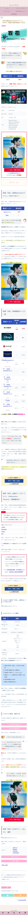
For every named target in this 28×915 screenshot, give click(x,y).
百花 (9, 887)
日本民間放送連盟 (11, 569)
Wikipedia (15, 849)
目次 (13, 182)
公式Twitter (15, 851)
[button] (25, 471)
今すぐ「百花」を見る (14, 480)
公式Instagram (16, 852)
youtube (3, 527)
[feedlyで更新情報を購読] (7, 895)
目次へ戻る (5, 865)
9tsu (2, 533)
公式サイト (15, 847)
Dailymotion (4, 529)
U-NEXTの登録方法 (14, 724)
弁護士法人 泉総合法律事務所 (16, 571)
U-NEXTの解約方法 (14, 728)
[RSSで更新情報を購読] (20, 895)
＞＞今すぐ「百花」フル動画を (13, 414)
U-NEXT (8, 79)
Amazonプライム (7, 211)
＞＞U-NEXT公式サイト (14, 173)
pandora (3, 531)
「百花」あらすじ (15, 856)
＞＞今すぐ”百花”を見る (14, 170)
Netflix (7, 215)
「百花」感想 (14, 861)
